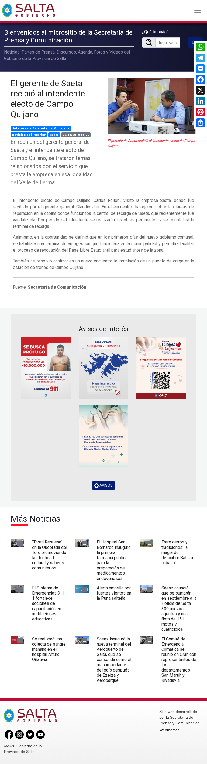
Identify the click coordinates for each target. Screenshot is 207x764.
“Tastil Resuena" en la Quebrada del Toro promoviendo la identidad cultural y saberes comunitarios (49, 555)
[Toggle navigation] (197, 10)
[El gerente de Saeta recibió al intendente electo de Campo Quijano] (152, 106)
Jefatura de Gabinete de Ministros (41, 128)
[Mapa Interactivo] (103, 368)
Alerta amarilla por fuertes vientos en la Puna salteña (114, 593)
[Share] (200, 122)
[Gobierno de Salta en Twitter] (30, 734)
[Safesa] (103, 436)
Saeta (54, 135)
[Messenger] (200, 68)
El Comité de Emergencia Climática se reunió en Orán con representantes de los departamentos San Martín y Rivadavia (178, 659)
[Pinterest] (200, 111)
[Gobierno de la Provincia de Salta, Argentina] (28, 10)
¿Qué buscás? (155, 31)
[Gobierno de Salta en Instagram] (19, 734)
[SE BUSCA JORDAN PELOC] (46, 368)
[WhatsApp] (200, 47)
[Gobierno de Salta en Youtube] (40, 734)
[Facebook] (200, 79)
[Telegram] (200, 57)
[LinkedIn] (200, 101)
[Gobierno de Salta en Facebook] (9, 734)
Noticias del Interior (29, 135)
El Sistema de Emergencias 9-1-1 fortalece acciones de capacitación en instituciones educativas (49, 603)
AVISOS (106, 485)
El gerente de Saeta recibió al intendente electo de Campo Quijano (48, 98)
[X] (200, 90)
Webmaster (169, 730)
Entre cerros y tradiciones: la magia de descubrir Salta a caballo (177, 552)
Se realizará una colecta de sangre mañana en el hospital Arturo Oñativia (49, 649)
